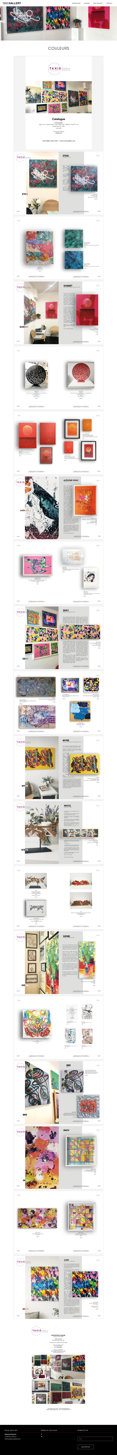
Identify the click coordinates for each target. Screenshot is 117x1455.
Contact (109, 3)
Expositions (76, 3)
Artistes (86, 3)
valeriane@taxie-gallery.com (12, 1439)
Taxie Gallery (98, 3)
